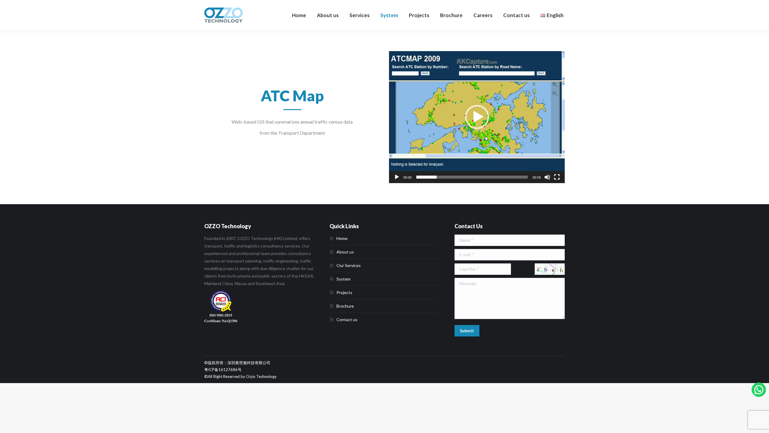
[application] (477, 117)
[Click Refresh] (550, 269)
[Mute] (547, 177)
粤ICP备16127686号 (223, 369)
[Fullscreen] (557, 177)
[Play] (397, 177)
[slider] (472, 177)
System (343, 278)
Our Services (348, 265)
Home (342, 238)
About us (345, 251)
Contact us (346, 319)
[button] (477, 117)
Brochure (345, 306)
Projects (344, 292)
